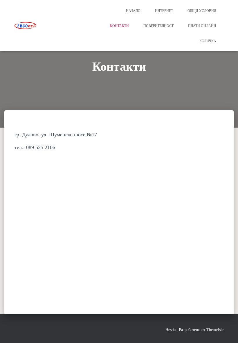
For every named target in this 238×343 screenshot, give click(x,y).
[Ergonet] (25, 25)
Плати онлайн (202, 26)
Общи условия (201, 11)
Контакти (119, 26)
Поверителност (158, 26)
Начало (133, 11)
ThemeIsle (214, 330)
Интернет (164, 11)
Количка (207, 41)
